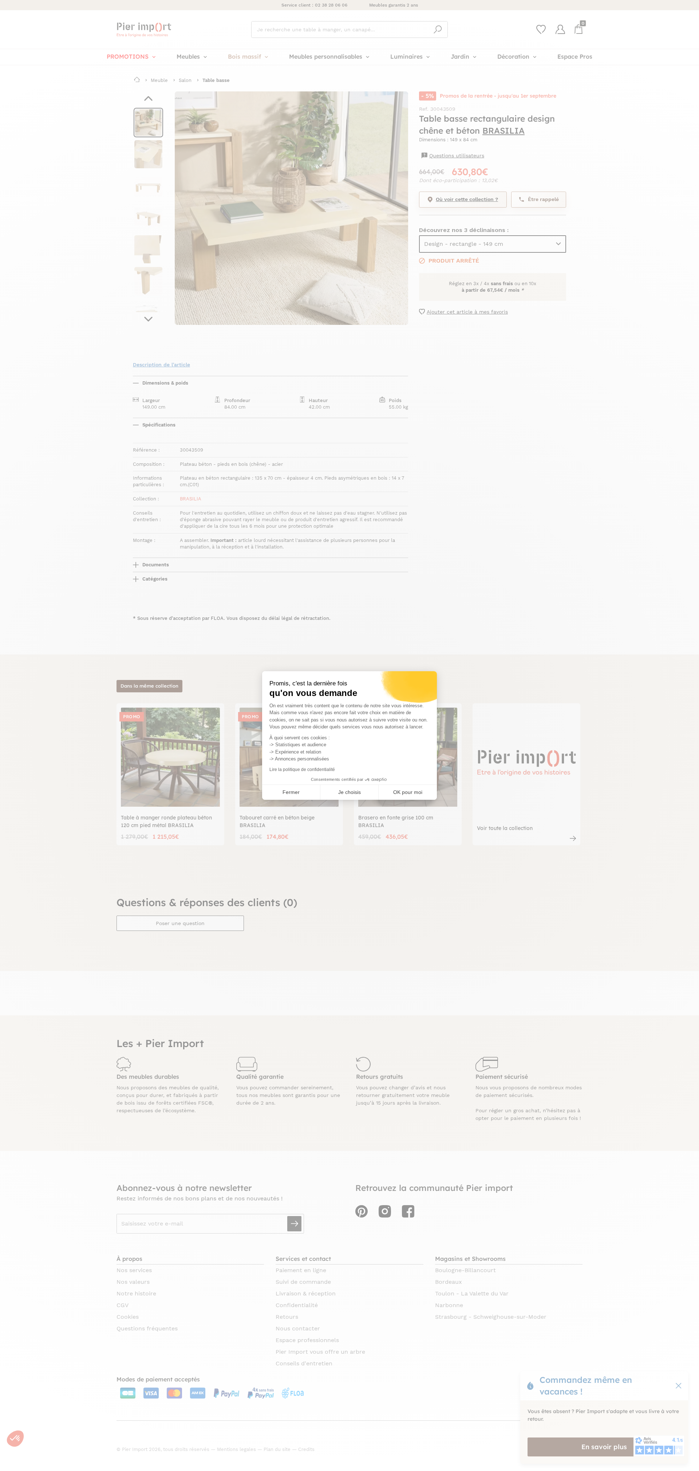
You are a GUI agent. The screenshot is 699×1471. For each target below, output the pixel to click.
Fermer (291, 792)
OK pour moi (407, 792)
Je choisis (349, 792)
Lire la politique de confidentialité (302, 769)
